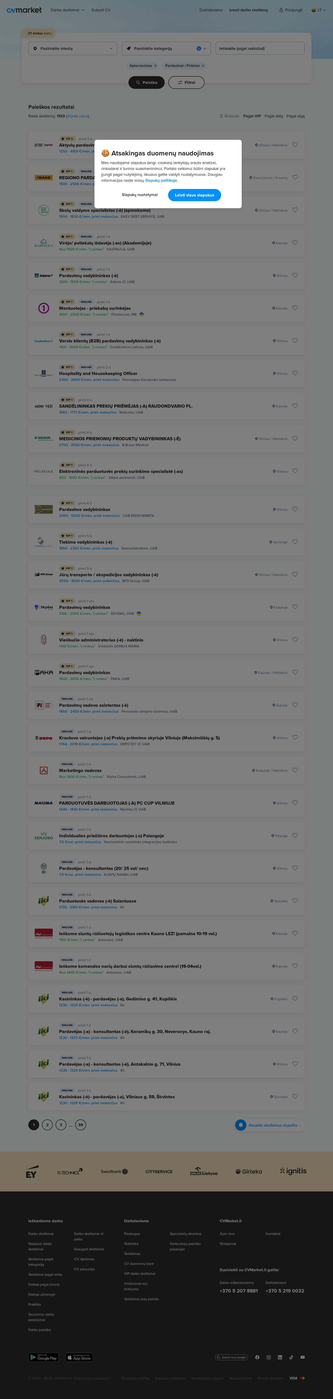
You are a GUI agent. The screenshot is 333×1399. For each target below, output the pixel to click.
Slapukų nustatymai (140, 194)
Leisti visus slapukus (194, 195)
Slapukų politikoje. (161, 180)
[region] (168, 174)
